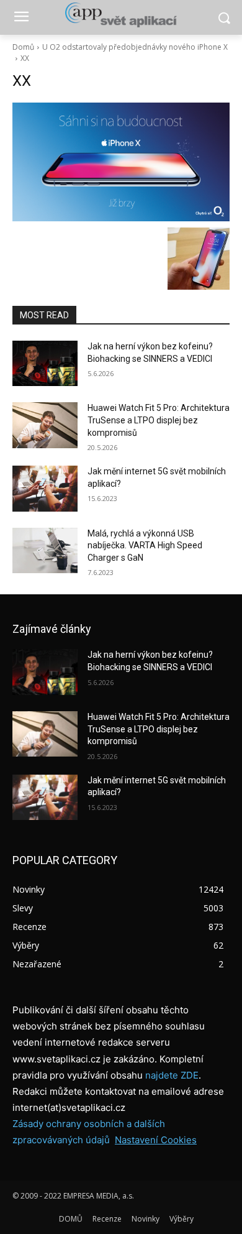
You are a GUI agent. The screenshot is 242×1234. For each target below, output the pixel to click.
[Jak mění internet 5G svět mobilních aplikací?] (45, 489)
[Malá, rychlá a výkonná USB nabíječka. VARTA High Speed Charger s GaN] (45, 551)
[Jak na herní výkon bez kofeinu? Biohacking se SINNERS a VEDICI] (45, 364)
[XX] (121, 162)
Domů (23, 47)
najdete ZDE (172, 1075)
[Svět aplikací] (121, 14)
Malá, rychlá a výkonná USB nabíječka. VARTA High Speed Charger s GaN (144, 545)
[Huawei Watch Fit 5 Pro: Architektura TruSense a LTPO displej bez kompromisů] (45, 425)
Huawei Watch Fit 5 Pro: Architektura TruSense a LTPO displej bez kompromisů (158, 420)
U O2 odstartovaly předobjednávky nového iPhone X (135, 47)
